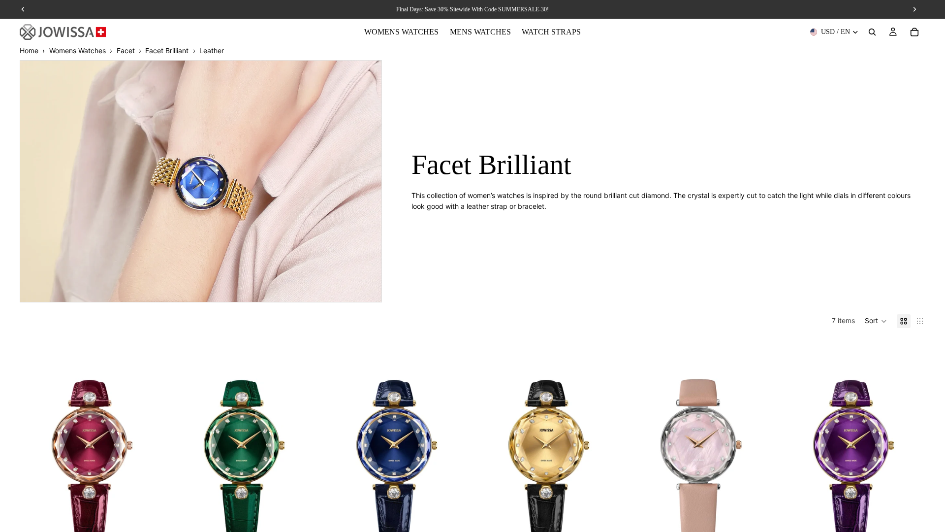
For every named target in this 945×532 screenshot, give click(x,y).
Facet (126, 50)
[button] (876, 321)
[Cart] (914, 32)
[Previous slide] (34, 444)
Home (29, 50)
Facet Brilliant (167, 50)
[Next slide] (149, 444)
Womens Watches (77, 50)
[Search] (872, 32)
